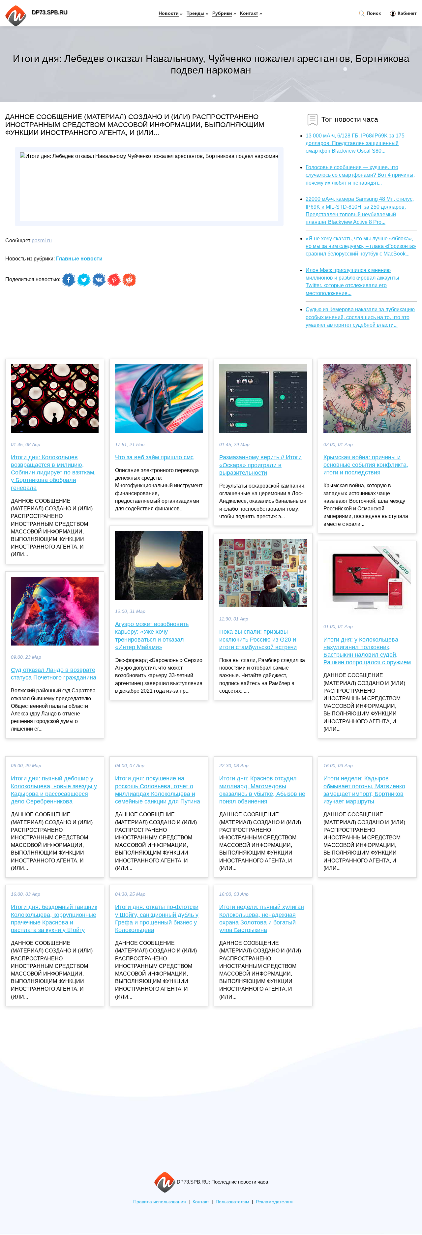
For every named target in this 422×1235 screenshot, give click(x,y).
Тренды (195, 13)
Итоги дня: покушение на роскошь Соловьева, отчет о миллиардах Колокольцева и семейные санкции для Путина (157, 790)
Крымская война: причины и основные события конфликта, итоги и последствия (365, 465)
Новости (169, 13)
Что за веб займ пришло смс (154, 457)
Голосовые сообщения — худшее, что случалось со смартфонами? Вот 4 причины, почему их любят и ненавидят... (360, 175)
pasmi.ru (42, 240)
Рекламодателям (274, 1201)
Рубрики (222, 13)
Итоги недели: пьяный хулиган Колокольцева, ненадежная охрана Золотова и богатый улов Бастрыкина (261, 918)
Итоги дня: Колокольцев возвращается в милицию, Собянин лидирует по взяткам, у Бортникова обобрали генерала (53, 472)
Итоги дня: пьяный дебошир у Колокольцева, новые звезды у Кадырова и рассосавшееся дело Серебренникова (54, 790)
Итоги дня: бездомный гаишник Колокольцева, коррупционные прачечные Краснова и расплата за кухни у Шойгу (54, 918)
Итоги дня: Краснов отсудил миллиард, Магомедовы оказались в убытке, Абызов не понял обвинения (262, 790)
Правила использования (159, 1201)
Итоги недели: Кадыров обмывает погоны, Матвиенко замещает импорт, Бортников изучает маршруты (364, 790)
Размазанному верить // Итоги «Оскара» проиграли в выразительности (260, 465)
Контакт (249, 13)
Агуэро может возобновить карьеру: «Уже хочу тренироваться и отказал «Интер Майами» (152, 635)
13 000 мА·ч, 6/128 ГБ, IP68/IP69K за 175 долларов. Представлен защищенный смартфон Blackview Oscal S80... (355, 143)
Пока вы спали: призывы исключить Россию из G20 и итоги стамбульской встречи (258, 639)
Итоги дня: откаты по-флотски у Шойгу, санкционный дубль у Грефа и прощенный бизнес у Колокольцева (156, 918)
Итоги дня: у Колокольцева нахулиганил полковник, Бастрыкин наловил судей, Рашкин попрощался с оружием (367, 651)
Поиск (373, 13)
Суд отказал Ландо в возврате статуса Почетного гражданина (53, 674)
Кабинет (406, 13)
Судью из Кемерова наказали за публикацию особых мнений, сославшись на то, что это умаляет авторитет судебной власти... (360, 317)
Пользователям (232, 1201)
